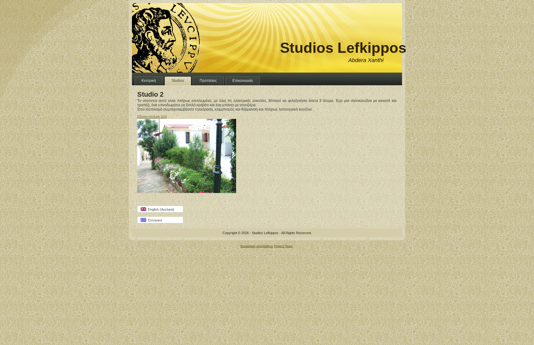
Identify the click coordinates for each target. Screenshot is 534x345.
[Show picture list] (152, 117)
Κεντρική (149, 80)
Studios (178, 80)
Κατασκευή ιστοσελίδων (256, 246)
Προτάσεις (208, 80)
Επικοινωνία (242, 80)
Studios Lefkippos (343, 48)
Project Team (283, 246)
